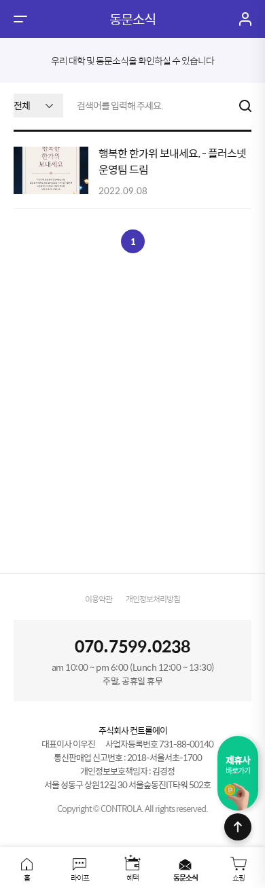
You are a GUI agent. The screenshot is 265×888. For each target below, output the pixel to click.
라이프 (80, 876)
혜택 (132, 876)
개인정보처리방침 (153, 599)
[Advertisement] (132, 412)
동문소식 (185, 876)
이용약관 (98, 599)
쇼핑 (238, 876)
